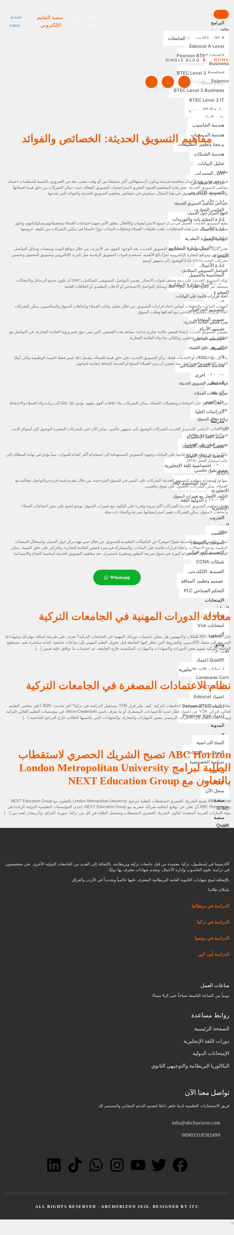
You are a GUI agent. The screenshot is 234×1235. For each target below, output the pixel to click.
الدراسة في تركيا (212, 922)
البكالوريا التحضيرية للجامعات (196, 38)
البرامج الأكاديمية (220, 26)
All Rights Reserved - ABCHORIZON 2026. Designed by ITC (117, 1206)
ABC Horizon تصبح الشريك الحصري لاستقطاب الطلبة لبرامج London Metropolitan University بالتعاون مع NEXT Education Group (124, 768)
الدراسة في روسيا (212, 938)
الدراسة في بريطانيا (210, 905)
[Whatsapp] (96, 1165)
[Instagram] (117, 1165)
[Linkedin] (54, 1165)
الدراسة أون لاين (213, 954)
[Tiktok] (75, 1165)
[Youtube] (138, 1165)
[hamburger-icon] (221, 14)
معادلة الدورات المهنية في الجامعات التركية (135, 616)
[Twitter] (159, 1165)
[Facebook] (180, 1165)
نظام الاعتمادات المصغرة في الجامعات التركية (128, 685)
